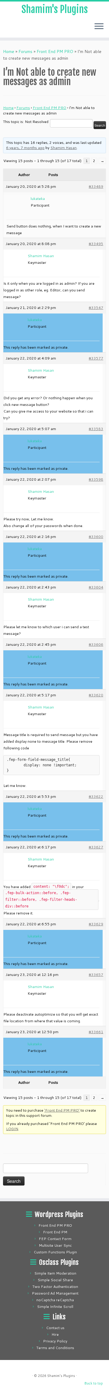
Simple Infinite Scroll (55, 1306)
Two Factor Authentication (55, 1286)
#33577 (96, 358)
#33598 (96, 479)
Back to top (93, 1383)
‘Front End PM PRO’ (62, 1110)
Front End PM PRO (55, 51)
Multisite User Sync (55, 1245)
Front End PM (55, 1232)
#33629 (96, 924)
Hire (55, 1334)
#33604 (96, 587)
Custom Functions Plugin (55, 1252)
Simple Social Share (55, 1279)
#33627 (96, 847)
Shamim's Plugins (54, 9)
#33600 (96, 536)
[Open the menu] (99, 26)
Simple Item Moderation (55, 1273)
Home (8, 51)
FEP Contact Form (55, 1238)
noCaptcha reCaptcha (55, 1299)
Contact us (55, 1327)
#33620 (96, 695)
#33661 (96, 1031)
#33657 (96, 974)
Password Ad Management (55, 1293)
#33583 (96, 428)
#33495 (96, 243)
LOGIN (12, 1128)
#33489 (96, 186)
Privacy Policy (55, 1341)
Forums (25, 51)
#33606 (96, 644)
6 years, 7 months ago (25, 147)
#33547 (96, 307)
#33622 (96, 796)
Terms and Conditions (55, 1347)
